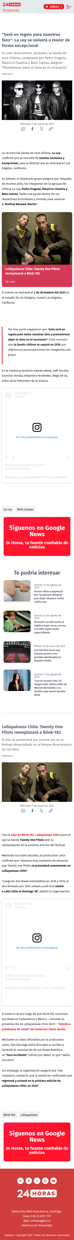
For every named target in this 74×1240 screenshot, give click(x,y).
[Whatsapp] (23, 129)
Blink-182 (9, 1115)
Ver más (10, 281)
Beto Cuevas (25, 509)
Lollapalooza (29, 1115)
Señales (54, 6)
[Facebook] (32, 129)
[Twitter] (41, 129)
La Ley (8, 509)
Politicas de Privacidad (37, 1225)
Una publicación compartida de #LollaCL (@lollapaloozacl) (38, 987)
